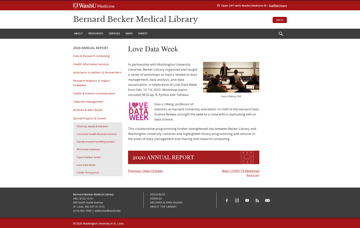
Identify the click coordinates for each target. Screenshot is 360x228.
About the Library (163, 206)
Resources (95, 33)
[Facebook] (227, 200)
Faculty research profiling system (95, 141)
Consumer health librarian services (97, 134)
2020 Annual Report (90, 48)
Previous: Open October (145, 171)
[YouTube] (247, 200)
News (129, 33)
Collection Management (88, 101)
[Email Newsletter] (267, 200)
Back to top (253, 175)
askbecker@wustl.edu (107, 210)
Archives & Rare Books (88, 110)
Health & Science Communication (94, 93)
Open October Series (89, 157)
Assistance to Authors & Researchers (97, 72)
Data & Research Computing (91, 56)
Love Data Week (86, 165)
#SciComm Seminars (88, 149)
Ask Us (279, 20)
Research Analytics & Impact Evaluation (91, 83)
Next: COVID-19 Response (240, 171)
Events (143, 33)
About (78, 33)
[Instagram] (237, 200)
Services (114, 33)
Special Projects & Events (89, 118)
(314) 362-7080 (82, 210)
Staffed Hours (278, 5)
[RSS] (257, 200)
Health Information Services (91, 64)
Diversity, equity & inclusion (92, 126)
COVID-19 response (88, 172)
